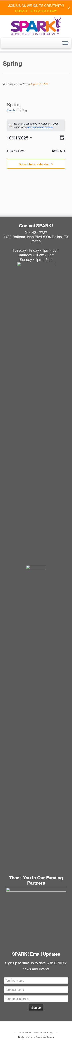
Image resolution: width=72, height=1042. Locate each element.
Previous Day (17, 150)
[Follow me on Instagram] (9, 45)
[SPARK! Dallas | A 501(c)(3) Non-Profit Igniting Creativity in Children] (36, 26)
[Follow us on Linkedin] (13, 45)
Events (11, 110)
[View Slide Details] (36, 918)
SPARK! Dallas (31, 1032)
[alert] (36, 125)
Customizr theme (44, 1037)
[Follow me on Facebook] (5, 45)
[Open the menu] (65, 43)
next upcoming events (40, 127)
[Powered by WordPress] (54, 1031)
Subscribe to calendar (34, 164)
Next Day (57, 150)
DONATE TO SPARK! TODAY (36, 10)
